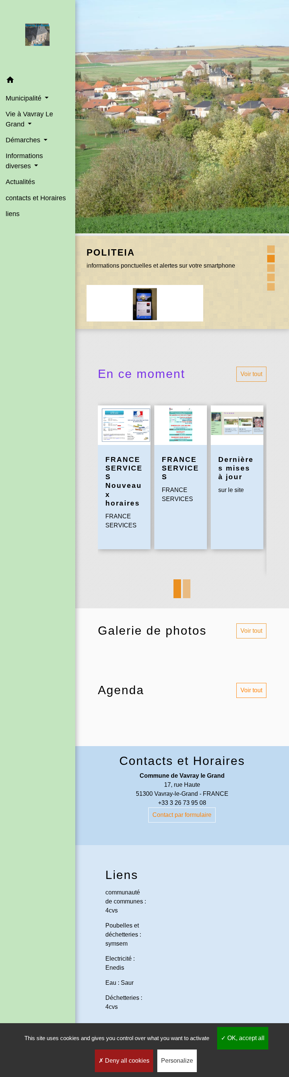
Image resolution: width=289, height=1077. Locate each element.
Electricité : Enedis (120, 963)
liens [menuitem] (13, 214)
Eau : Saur (119, 983)
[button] (38, 81)
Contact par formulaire (181, 815)
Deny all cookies (126, 1060)
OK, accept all (245, 1038)
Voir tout (251, 374)
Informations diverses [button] (24, 160)
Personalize (177, 1060)
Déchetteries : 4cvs (123, 1002)
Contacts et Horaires (182, 761)
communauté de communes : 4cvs (125, 901)
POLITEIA (111, 252)
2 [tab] (186, 588)
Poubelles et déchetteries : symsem (123, 934)
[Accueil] (37, 36)
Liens (121, 875)
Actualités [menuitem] (20, 182)
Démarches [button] (24, 140)
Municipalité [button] (24, 98)
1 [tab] (177, 588)
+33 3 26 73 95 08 (182, 803)
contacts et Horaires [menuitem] (36, 198)
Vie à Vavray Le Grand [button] (29, 119)
